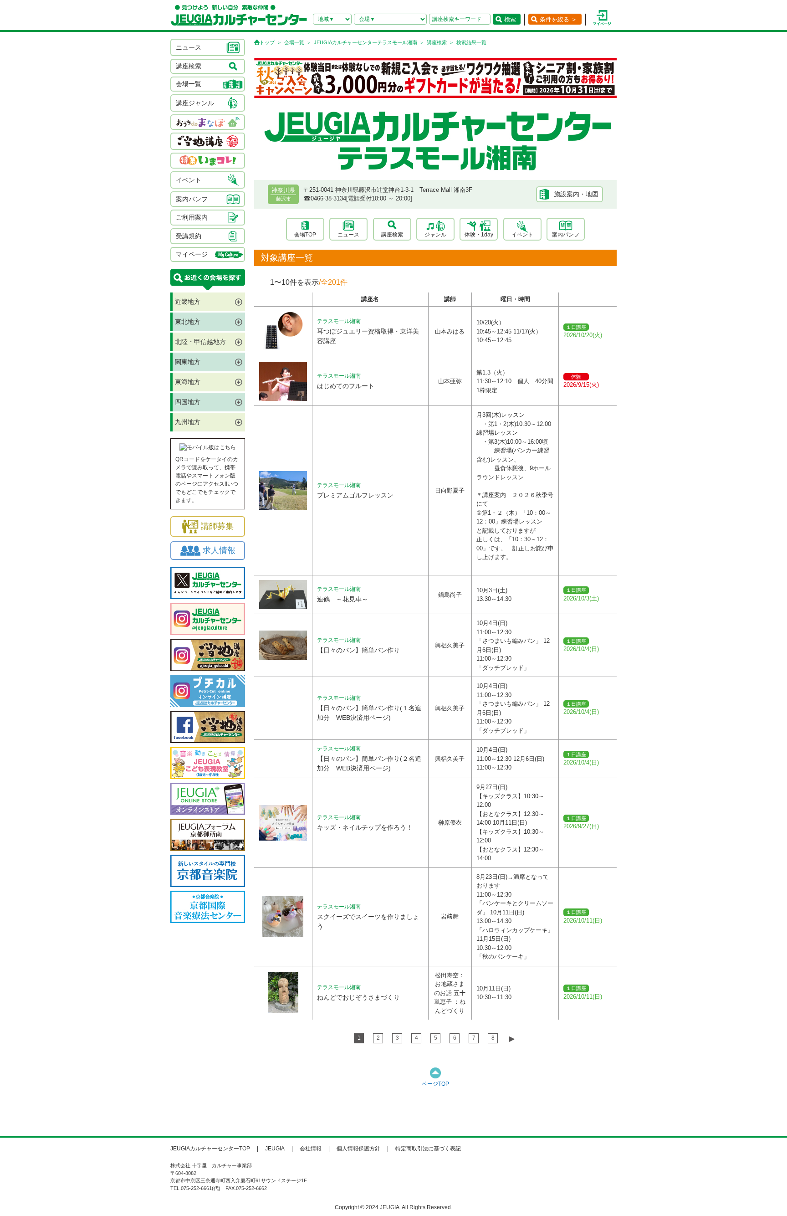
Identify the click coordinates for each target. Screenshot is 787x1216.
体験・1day (479, 234)
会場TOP (305, 234)
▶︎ (512, 1038)
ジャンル (435, 234)
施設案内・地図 (576, 194)
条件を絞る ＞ (558, 19)
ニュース (348, 234)
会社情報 (311, 1148)
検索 (510, 19)
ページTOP (435, 1084)
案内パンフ (565, 234)
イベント (522, 234)
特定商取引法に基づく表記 (428, 1148)
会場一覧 (294, 42)
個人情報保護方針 (358, 1148)
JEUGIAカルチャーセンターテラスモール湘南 (365, 42)
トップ (267, 42)
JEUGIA (275, 1148)
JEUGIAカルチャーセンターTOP (210, 1148)
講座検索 (437, 42)
